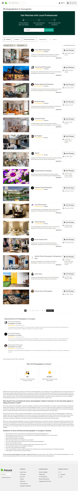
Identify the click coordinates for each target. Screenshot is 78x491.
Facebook (62, 474)
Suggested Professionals (45, 481)
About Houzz (23, 472)
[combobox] (17, 2)
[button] (3, 3)
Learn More (21, 359)
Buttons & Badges (43, 472)
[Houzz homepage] (6, 3)
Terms (21, 483)
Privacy (26, 483)
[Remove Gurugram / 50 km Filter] (14, 45)
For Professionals (43, 476)
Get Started (49, 30)
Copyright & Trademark (25, 486)
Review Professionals (44, 479)
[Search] (9, 2)
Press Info (22, 476)
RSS (61, 477)
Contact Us (22, 481)
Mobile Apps (42, 474)
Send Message (70, 50)
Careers (22, 479)
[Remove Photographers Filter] (26, 45)
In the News (23, 474)
